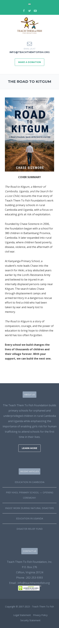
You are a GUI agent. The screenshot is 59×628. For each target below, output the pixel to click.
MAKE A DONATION (29, 62)
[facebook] (23, 11)
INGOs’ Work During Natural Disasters (29, 508)
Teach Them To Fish (43, 606)
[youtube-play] (35, 11)
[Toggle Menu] (29, 4)
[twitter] (29, 11)
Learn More (29, 448)
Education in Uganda (29, 518)
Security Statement (30, 620)
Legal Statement (22, 615)
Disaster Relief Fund (30, 528)
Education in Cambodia (29, 482)
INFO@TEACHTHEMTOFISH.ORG (30, 52)
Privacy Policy (40, 615)
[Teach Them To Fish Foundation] (29, 25)
